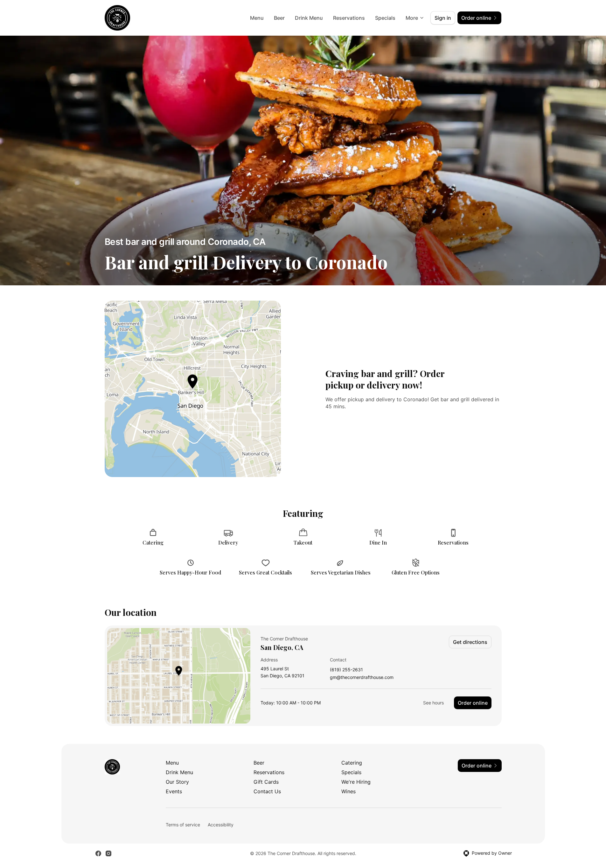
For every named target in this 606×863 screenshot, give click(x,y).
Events (174, 791)
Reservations (349, 18)
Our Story (177, 782)
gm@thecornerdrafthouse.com (362, 677)
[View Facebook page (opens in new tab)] (98, 853)
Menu (257, 18)
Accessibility (220, 824)
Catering (351, 763)
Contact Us (267, 791)
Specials (385, 18)
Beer (279, 18)
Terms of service (183, 824)
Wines (348, 791)
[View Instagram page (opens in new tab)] (108, 853)
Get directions (470, 642)
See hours (433, 702)
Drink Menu (309, 18)
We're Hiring (356, 782)
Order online (473, 703)
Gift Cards (266, 782)
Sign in (443, 18)
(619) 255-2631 (346, 670)
